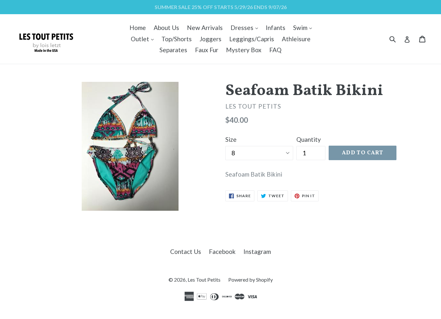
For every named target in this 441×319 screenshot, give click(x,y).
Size (231, 139)
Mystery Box (244, 49)
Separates (173, 49)
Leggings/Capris (251, 39)
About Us (166, 27)
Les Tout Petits (204, 279)
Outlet (144, 39)
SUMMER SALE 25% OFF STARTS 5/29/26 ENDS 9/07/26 (221, 7)
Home (137, 27)
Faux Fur (206, 49)
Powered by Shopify (250, 279)
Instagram (257, 251)
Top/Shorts (176, 39)
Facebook (222, 251)
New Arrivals (205, 27)
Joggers (210, 39)
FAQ (275, 49)
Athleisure (296, 39)
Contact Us (185, 251)
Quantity (308, 139)
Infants (275, 27)
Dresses (246, 27)
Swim (304, 27)
